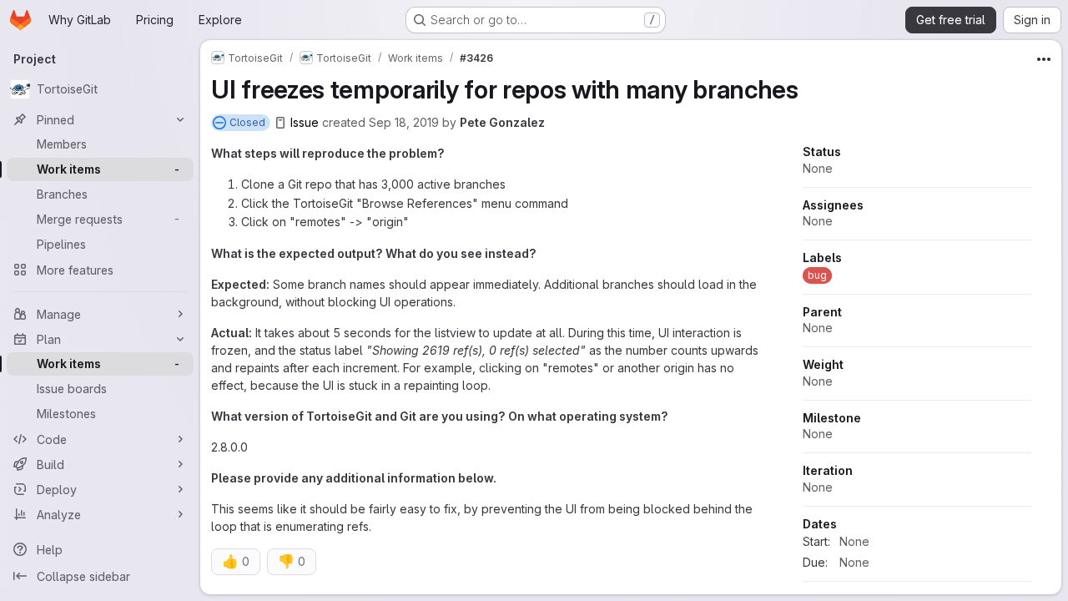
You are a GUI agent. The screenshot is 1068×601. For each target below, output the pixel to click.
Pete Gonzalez (502, 122)
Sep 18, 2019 (404, 122)
